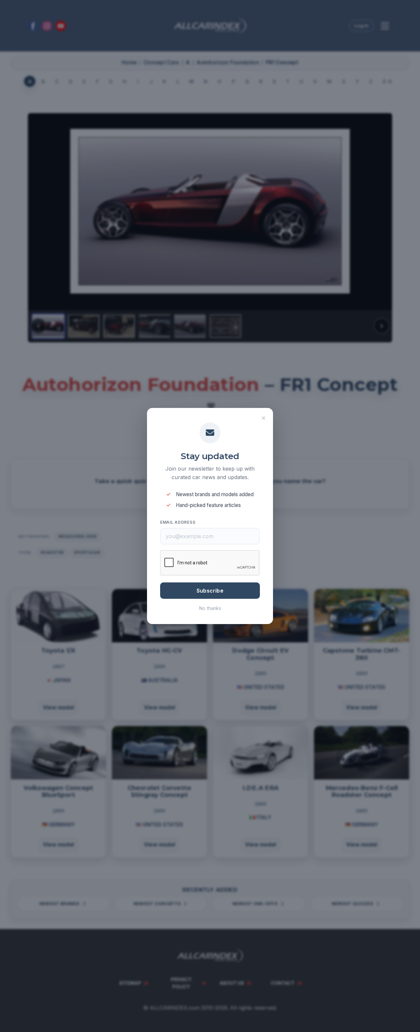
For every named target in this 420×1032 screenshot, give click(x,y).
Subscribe (210, 590)
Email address (177, 522)
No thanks (210, 608)
